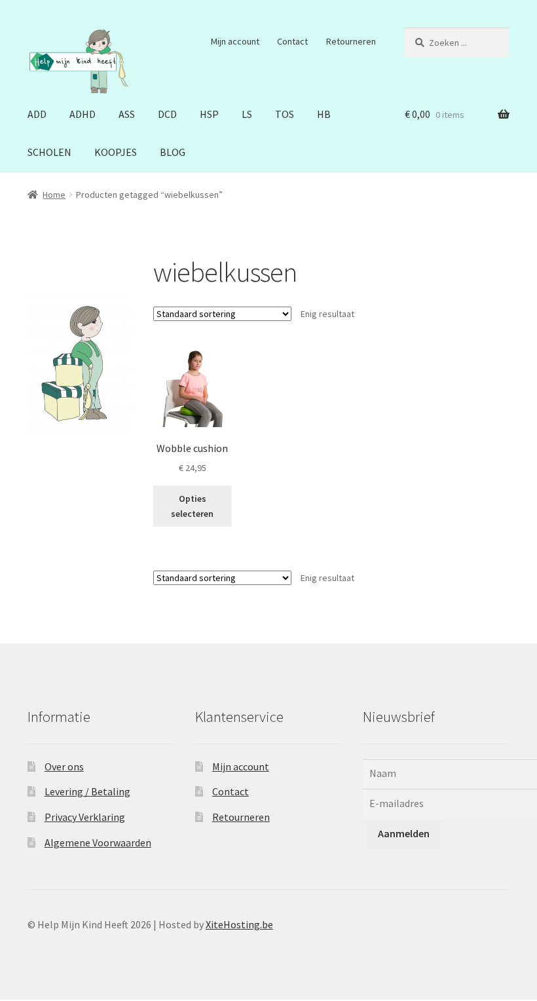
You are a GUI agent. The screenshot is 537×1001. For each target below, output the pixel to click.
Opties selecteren (192, 506)
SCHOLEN (49, 152)
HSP (209, 114)
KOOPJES (115, 152)
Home (54, 194)
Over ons (64, 766)
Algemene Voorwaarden (98, 842)
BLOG (172, 152)
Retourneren (351, 41)
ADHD (82, 114)
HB (324, 114)
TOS (284, 114)
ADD (37, 114)
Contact (292, 41)
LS (247, 114)
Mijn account (235, 41)
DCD (167, 114)
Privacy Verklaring (85, 816)
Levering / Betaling (87, 791)
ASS (127, 114)
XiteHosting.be (239, 924)
